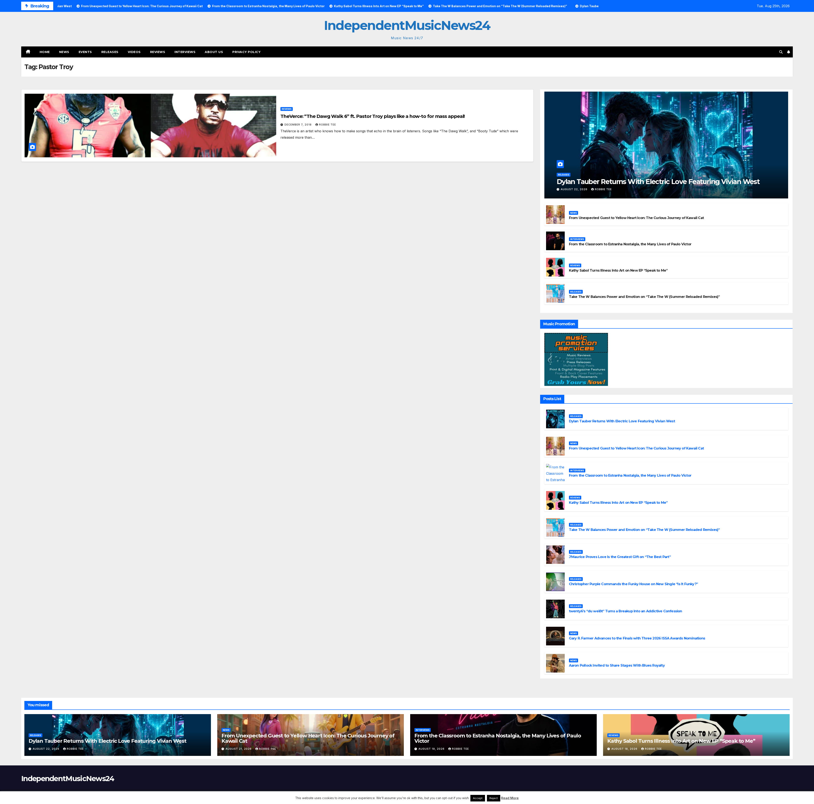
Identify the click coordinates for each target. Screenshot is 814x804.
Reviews (157, 52)
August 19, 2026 (431, 748)
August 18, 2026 (624, 748)
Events (85, 52)
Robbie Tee (327, 124)
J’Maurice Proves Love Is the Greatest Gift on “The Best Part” (620, 557)
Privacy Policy (246, 52)
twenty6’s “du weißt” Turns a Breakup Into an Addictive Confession (625, 611)
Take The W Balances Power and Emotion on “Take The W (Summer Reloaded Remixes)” (644, 297)
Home (45, 52)
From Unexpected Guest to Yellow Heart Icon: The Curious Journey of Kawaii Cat (636, 218)
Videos (134, 52)
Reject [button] (493, 798)
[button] (781, 52)
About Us (214, 52)
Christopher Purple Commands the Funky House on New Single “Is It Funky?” (633, 584)
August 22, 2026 (574, 189)
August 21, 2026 (239, 748)
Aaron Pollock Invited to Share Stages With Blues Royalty (617, 665)
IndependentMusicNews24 (407, 25)
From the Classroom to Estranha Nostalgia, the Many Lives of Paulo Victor (630, 244)
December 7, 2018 (298, 124)
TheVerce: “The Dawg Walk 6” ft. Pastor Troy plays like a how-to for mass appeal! (372, 116)
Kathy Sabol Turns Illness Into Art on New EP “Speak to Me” (618, 270)
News (64, 52)
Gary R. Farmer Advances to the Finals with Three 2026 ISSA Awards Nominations (637, 638)
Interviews (184, 52)
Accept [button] (477, 798)
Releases (109, 52)
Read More (510, 798)
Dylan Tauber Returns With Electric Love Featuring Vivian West (658, 181)
